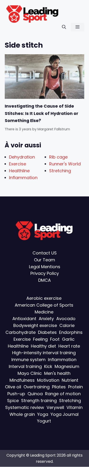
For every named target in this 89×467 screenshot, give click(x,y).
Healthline (19, 171)
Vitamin (74, 407)
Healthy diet (43, 346)
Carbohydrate (20, 332)
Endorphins (71, 332)
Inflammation (23, 178)
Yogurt (44, 421)
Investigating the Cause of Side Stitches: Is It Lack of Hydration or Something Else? (41, 113)
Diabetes (47, 332)
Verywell (55, 407)
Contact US (45, 253)
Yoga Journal (65, 414)
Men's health (57, 373)
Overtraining (36, 387)
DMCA (44, 280)
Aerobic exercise (43, 298)
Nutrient (70, 380)
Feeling (40, 339)
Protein (75, 387)
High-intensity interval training (44, 353)
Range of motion (63, 394)
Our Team (44, 260)
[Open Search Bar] (64, 27)
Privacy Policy (44, 274)
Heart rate (69, 346)
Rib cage (58, 157)
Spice (13, 401)
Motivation (48, 380)
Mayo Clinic (30, 373)
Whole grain (22, 414)
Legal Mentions (44, 267)
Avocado (65, 319)
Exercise (17, 164)
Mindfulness (22, 380)
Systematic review (24, 407)
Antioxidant (24, 319)
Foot (55, 339)
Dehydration (22, 157)
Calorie (67, 326)
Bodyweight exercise (35, 326)
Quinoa (35, 394)
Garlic (68, 339)
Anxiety (46, 319)
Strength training (39, 401)
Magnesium (67, 366)
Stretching (60, 171)
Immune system (28, 360)
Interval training (25, 366)
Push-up (16, 394)
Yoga (42, 414)
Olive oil (13, 387)
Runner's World (65, 164)
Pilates (59, 387)
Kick (48, 366)
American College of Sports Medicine (44, 308)
